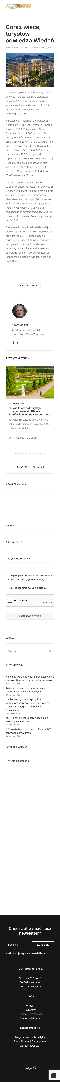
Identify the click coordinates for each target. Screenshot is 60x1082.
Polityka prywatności (30, 1013)
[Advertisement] (30, 804)
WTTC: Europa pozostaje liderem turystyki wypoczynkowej (30, 410)
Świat (26, 48)
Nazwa (11, 525)
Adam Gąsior (45, 48)
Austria (24, 285)
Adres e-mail (14, 542)
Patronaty (30, 1009)
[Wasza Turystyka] (19, 6)
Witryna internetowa (18, 558)
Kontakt (30, 1005)
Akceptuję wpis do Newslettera (26, 953)
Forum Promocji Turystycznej (30, 1041)
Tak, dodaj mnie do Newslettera (27, 587)
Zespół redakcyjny (30, 1018)
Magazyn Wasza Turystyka (30, 1037)
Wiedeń (35, 285)
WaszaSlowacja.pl (30, 1045)
